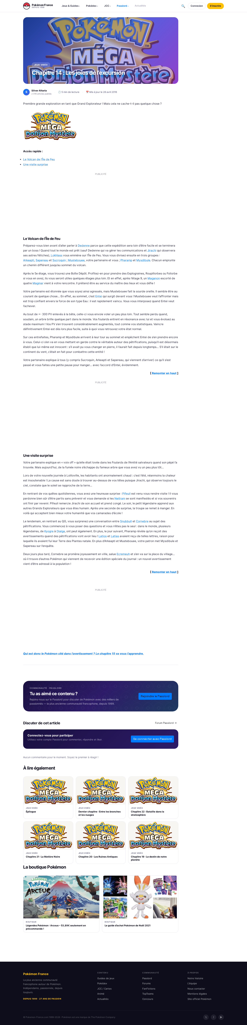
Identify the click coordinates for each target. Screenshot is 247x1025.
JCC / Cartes (104, 988)
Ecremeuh (123, 554)
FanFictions (148, 988)
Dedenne (84, 245)
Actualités (140, 5)
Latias (115, 536)
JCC (107, 5)
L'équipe (192, 983)
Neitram (119, 498)
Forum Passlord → (166, 722)
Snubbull (126, 521)
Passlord (123, 5)
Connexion (197, 5)
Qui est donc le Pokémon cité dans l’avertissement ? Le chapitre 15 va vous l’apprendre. (83, 653)
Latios (103, 536)
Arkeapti (28, 260)
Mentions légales (197, 993)
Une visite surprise (35, 164)
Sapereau (42, 260)
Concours (147, 998)
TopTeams (148, 993)
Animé (100, 993)
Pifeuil (126, 493)
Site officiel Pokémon (199, 998)
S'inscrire (215, 5)
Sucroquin (59, 260)
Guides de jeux (105, 978)
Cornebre (142, 521)
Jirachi (151, 250)
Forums (146, 983)
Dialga (61, 531)
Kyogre (49, 531)
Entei (98, 296)
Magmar (38, 283)
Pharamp (126, 260)
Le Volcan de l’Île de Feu (39, 159)
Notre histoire (195, 978)
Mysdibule (143, 260)
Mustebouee (76, 260)
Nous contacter (196, 988)
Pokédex (92, 5)
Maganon (154, 278)
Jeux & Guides (71, 5)
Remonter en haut (164, 373)
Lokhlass (56, 255)
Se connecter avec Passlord (152, 739)
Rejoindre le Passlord (155, 696)
